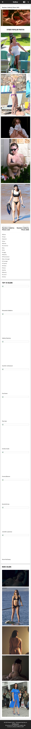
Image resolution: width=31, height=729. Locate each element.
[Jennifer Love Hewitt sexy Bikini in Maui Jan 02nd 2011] (15, 52)
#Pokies (4, 265)
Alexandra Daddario (7, 310)
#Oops (4, 237)
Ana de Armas (5, 504)
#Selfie (4, 270)
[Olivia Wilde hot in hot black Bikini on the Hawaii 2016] (15, 606)
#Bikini (4, 234)
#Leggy (4, 252)
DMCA (18, 726)
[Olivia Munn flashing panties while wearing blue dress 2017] (15, 699)
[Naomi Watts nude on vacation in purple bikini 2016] (15, 94)
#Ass (3, 248)
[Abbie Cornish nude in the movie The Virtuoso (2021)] (15, 578)
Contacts (9, 726)
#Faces (4, 268)
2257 (22, 726)
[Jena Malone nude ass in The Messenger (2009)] (15, 668)
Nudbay (15, 2)
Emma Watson (6, 476)
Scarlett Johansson (7, 366)
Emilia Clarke (5, 448)
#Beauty (4, 272)
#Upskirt (4, 239)
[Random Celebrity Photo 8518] (15, 161)
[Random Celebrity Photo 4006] (15, 127)
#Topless (4, 263)
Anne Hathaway (6, 559)
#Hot (3, 250)
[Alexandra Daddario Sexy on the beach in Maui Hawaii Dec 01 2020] (15, 203)
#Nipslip (4, 254)
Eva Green (4, 393)
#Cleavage (5, 261)
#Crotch (4, 274)
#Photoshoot (5, 257)
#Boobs (4, 243)
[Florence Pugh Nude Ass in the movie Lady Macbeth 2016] (15, 640)
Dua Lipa (4, 421)
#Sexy (3, 241)
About (14, 726)
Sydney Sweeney (6, 338)
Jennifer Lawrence (7, 531)
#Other (4, 277)
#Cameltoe (5, 245)
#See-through (6, 259)
